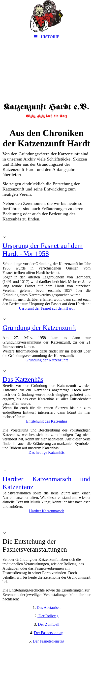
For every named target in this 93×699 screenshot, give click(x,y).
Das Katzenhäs (22, 379)
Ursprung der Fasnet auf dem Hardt (46, 308)
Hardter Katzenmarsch (46, 511)
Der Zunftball (48, 624)
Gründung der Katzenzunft (39, 327)
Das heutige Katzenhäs (46, 452)
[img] (46, 16)
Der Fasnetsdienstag (48, 641)
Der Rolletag (48, 616)
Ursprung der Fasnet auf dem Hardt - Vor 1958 (42, 249)
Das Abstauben (49, 607)
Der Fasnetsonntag (48, 633)
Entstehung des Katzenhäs (46, 421)
